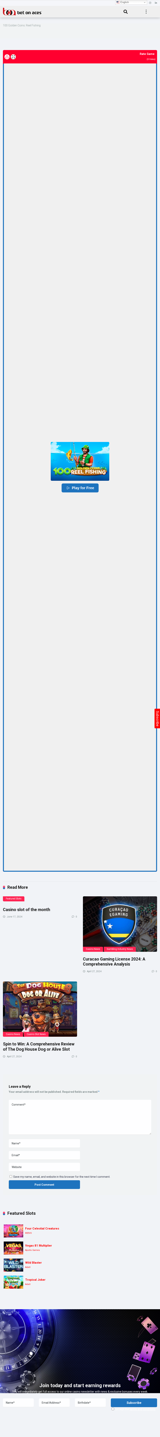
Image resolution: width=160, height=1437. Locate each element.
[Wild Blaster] (13, 1265)
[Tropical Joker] (13, 1282)
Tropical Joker (35, 1279)
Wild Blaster (33, 1262)
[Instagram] (150, 3)
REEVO (28, 1233)
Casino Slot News (36, 1034)
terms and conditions (143, 1409)
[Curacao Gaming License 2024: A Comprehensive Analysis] (120, 924)
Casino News (93, 949)
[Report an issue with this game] (7, 56)
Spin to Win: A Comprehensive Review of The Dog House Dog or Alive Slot (38, 1047)
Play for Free (83, 488)
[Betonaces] (22, 11)
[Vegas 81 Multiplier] (13, 1248)
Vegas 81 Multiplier (38, 1245)
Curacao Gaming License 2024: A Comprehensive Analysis (114, 962)
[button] (80, 461)
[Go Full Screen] (13, 56)
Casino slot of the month (26, 909)
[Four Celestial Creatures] (13, 1230)
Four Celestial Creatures (42, 1228)
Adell (27, 1267)
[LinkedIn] (156, 3)
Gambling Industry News (120, 949)
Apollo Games (32, 1250)
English (124, 2)
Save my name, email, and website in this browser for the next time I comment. (61, 1176)
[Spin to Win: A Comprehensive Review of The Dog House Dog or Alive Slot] (40, 1009)
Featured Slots (13, 898)
